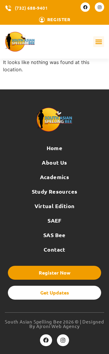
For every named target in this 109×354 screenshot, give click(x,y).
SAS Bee (54, 234)
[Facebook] (85, 7)
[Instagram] (99, 7)
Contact (54, 249)
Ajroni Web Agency (58, 326)
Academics (54, 176)
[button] (98, 41)
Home (55, 147)
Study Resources (55, 191)
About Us (54, 162)
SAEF (54, 220)
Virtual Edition (55, 205)
